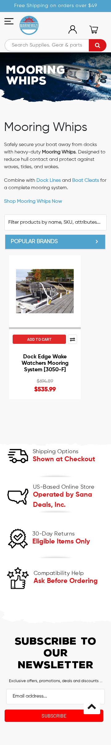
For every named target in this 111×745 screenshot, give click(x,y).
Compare (72, 339)
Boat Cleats (85, 180)
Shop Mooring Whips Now (33, 201)
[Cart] (93, 30)
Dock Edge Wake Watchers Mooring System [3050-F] (45, 363)
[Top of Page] (92, 706)
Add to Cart (39, 339)
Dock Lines (48, 180)
